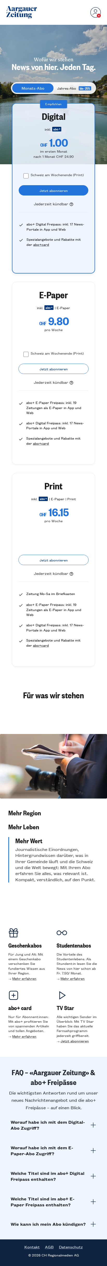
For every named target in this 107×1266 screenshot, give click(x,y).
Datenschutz (71, 1247)
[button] (53, 813)
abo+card (41, 244)
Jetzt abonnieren (75, 1040)
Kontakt (32, 1247)
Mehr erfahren (24, 978)
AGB (49, 1247)
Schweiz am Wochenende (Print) (57, 174)
